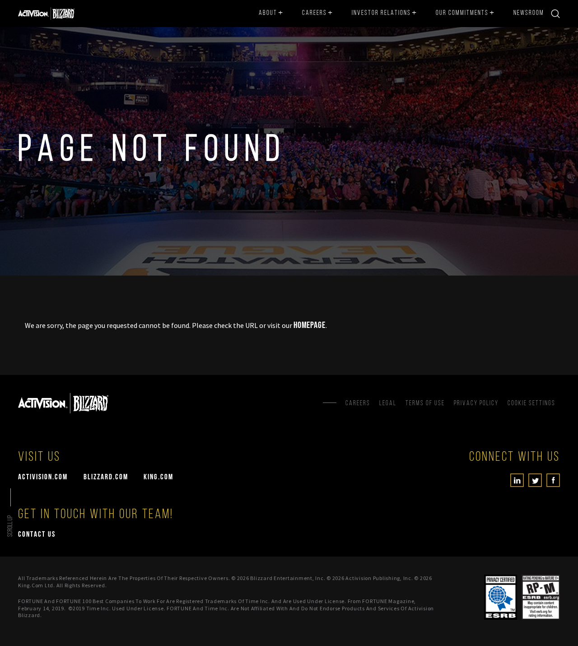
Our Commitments (462, 13)
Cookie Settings (531, 403)
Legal (387, 403)
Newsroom (528, 13)
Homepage (310, 325)
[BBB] (465, 597)
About (268, 13)
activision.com (43, 477)
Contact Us (37, 534)
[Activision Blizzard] (46, 13)
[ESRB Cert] (500, 597)
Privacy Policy (476, 403)
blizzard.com (106, 477)
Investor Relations (381, 13)
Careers (314, 13)
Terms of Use (425, 403)
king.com (158, 477)
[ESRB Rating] (541, 597)
